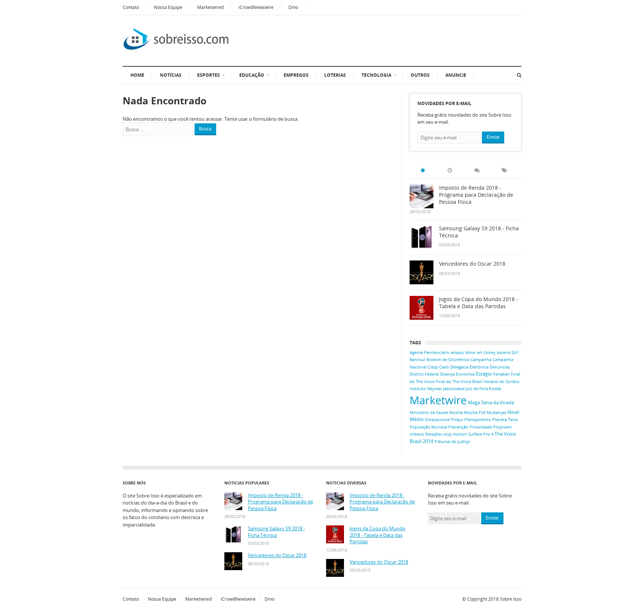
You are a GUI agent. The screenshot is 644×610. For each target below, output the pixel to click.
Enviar (493, 137)
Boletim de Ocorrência (447, 359)
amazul (457, 352)
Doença (447, 374)
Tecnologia (376, 75)
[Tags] (504, 170)
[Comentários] (477, 170)
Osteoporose (437, 419)
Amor (470, 352)
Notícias (170, 75)
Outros (420, 75)
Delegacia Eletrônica (469, 367)
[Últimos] (450, 170)
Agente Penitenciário (429, 352)
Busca (205, 129)
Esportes (208, 75)
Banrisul (417, 359)
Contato (131, 7)
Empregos (296, 75)
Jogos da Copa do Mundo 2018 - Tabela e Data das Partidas (478, 303)
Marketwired (210, 7)
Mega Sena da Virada (491, 402)
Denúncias (500, 367)
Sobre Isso (510, 599)
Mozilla (456, 412)
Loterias (335, 75)
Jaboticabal (453, 388)
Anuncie (455, 75)
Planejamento (477, 419)
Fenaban (501, 374)
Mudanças (496, 412)
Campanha (480, 359)
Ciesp (432, 367)
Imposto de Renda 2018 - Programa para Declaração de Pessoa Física (476, 194)
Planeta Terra (505, 419)
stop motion (455, 434)
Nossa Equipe (168, 7)
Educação (251, 75)
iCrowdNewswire (256, 7)
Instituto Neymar (426, 388)
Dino (293, 7)
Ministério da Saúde (429, 412)
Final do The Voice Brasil (459, 381)
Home (137, 75)
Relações (433, 434)
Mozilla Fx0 (475, 412)
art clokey (486, 352)
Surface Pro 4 (480, 434)
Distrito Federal (424, 374)
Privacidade (481, 427)
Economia (465, 374)
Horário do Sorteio (502, 381)
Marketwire (438, 400)
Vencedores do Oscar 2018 (472, 263)
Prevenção (458, 427)
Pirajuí (457, 419)
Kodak (495, 388)
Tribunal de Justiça (452, 441)
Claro (444, 367)
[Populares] (423, 170)
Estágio (484, 373)
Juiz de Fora (476, 388)
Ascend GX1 (508, 352)
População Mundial (428, 427)
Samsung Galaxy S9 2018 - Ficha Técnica (479, 232)
